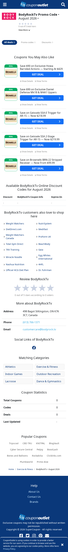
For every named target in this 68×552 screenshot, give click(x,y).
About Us (34, 491)
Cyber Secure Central (21, 449)
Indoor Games (13, 374)
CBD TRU (27, 443)
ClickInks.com (54, 455)
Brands (34, 502)
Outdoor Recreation (49, 374)
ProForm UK (44, 236)
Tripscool (14, 443)
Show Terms (41, 81)
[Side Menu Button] (5, 4)
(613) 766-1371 (31, 322)
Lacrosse (10, 381)
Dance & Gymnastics (49, 381)
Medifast (43, 229)
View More (23, 30)
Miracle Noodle (14, 257)
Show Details (27, 81)
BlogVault (54, 443)
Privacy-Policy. (9, 549)
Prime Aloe (42, 461)
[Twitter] (28, 536)
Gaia (40, 249)
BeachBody (44, 243)
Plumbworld (26, 461)
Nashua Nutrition (15, 264)
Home (11, 469)
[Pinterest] (41, 536)
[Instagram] (34, 536)
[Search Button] (63, 4)
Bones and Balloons (17, 455)
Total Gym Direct (14, 243)
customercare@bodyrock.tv (39, 329)
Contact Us (34, 496)
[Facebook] (21, 536)
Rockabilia (37, 455)
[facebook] (34, 348)
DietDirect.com (14, 229)
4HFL (40, 264)
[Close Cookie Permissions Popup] (62, 544)
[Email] (47, 536)
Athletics (10, 366)
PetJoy (40, 449)
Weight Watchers (15, 223)
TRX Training (12, 249)
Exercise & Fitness (47, 366)
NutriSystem (45, 223)
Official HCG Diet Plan (17, 270)
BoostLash (52, 449)
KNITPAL (40, 443)
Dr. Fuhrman (45, 270)
